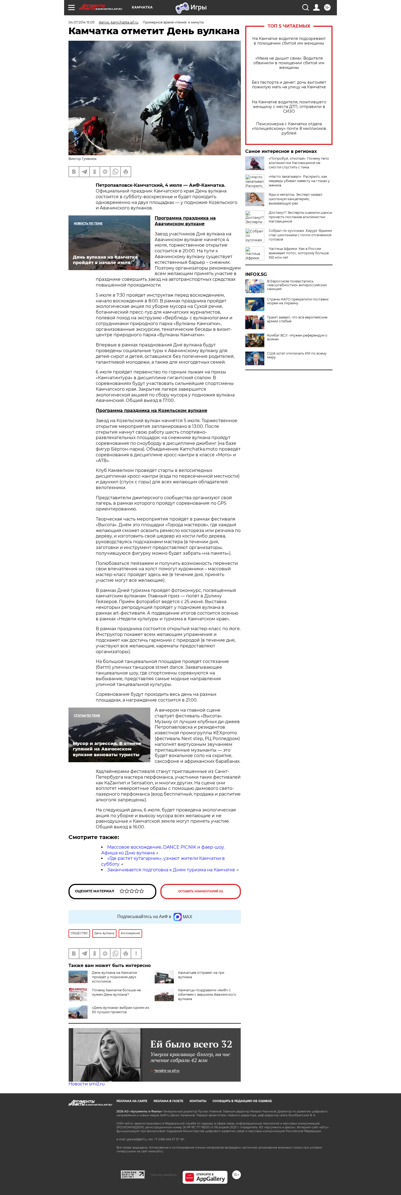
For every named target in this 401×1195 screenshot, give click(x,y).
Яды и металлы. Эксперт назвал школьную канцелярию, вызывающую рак (295, 198)
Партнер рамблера (163, 1174)
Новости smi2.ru (86, 1083)
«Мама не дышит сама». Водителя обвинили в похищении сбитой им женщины (288, 63)
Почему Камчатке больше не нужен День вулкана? (116, 992)
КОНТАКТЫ (198, 1101)
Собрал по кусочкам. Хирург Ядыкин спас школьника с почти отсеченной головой (300, 235)
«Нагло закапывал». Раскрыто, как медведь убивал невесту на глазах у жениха (299, 180)
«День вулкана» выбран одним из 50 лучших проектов (120, 1010)
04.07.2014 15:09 (81, 22)
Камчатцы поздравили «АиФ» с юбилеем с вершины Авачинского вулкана (207, 994)
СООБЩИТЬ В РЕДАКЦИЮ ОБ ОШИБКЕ (242, 1101)
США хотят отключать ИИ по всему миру (297, 355)
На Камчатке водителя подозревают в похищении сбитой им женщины (289, 41)
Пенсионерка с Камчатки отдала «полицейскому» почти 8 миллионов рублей (289, 129)
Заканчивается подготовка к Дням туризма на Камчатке (171, 869)
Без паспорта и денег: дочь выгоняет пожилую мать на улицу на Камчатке (289, 84)
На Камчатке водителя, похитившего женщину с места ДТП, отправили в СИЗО (289, 107)
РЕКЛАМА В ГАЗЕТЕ (168, 1101)
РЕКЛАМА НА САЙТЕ (131, 1101)
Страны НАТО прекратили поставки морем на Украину (297, 301)
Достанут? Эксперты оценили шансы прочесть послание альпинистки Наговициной (300, 217)
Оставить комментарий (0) (200, 891)
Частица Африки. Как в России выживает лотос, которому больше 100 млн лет (299, 253)
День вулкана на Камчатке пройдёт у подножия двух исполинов (114, 977)
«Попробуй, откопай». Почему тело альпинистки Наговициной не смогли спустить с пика (299, 162)
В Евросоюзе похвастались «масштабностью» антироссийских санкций (297, 285)
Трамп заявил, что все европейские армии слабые (297, 319)
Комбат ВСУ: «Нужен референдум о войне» (297, 337)
